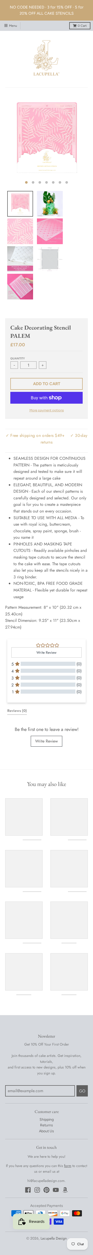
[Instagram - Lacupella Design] (37, 1190)
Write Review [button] (46, 652)
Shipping (47, 1119)
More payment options (46, 410)
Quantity (17, 358)
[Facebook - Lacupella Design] (28, 1190)
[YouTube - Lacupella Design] (56, 1190)
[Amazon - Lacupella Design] (65, 1190)
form (67, 1165)
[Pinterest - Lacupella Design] (46, 1190)
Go (82, 1091)
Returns (46, 1125)
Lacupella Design (54, 1238)
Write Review (46, 741)
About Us (46, 1131)
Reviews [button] (17, 710)
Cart (82, 26)
